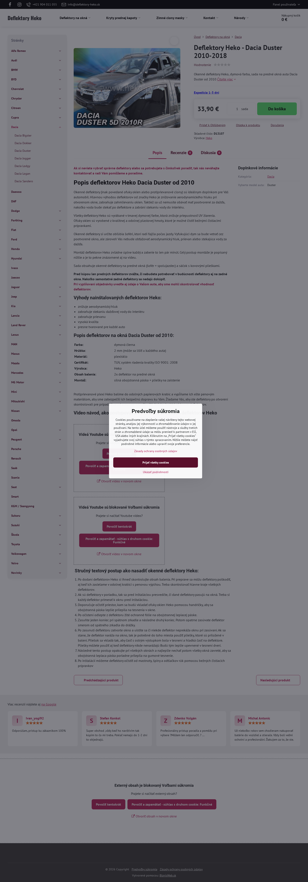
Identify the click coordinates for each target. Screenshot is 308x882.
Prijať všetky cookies (155, 462)
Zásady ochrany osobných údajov (155, 451)
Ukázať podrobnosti (156, 472)
